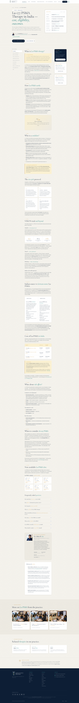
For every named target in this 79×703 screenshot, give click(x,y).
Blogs (59, 1)
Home (13, 7)
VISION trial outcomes (16, 58)
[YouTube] (22, 694)
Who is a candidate (15, 54)
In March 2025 (36, 70)
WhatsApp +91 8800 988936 (60, 675)
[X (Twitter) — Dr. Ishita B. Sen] (19, 694)
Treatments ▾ (24, 1)
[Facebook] (13, 694)
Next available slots (15, 67)
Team (29, 1)
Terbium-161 (30, 680)
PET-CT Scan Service (49, 1)
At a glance (14, 51)
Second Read (33, 1)
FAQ (13, 69)
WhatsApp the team (60, 59)
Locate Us (43, 683)
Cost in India (14, 62)
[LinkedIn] (17, 694)
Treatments (17, 7)
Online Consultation (40, 1)
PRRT (30, 676)
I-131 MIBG (30, 679)
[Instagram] (15, 694)
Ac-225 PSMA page (41, 459)
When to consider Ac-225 (16, 65)
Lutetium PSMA (31, 675)
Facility (55, 1)
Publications (43, 680)
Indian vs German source (16, 60)
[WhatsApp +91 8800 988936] (24, 694)
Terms (43, 684)
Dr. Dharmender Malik (24, 34)
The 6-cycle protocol (16, 56)
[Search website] (68, 2)
